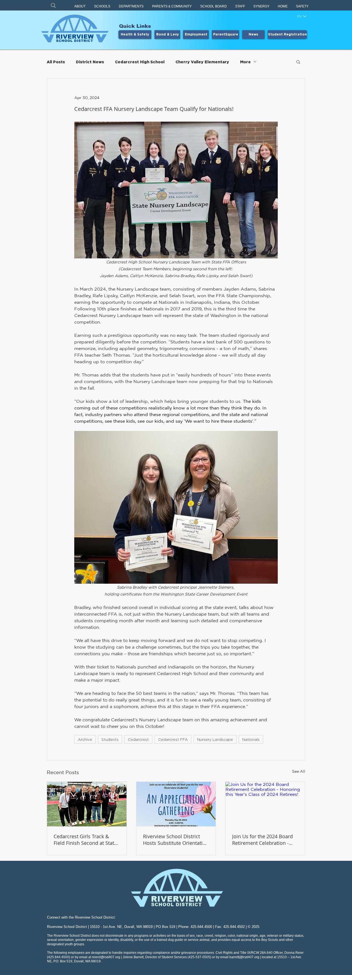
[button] (80, 6)
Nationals (251, 739)
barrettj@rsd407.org (244, 957)
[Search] (53, 5)
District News (90, 62)
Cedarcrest (138, 739)
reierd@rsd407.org (106, 957)
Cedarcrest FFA (173, 739)
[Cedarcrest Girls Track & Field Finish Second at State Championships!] (87, 804)
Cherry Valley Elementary (202, 62)
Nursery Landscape (215, 739)
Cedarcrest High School (139, 62)
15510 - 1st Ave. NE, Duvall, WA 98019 (121, 927)
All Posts (56, 62)
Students (110, 739)
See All (298, 771)
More (245, 62)
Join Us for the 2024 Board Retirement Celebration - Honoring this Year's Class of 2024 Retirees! (265, 839)
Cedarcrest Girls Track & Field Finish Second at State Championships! (85, 839)
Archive (85, 739)
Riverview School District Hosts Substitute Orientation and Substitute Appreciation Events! (176, 839)
